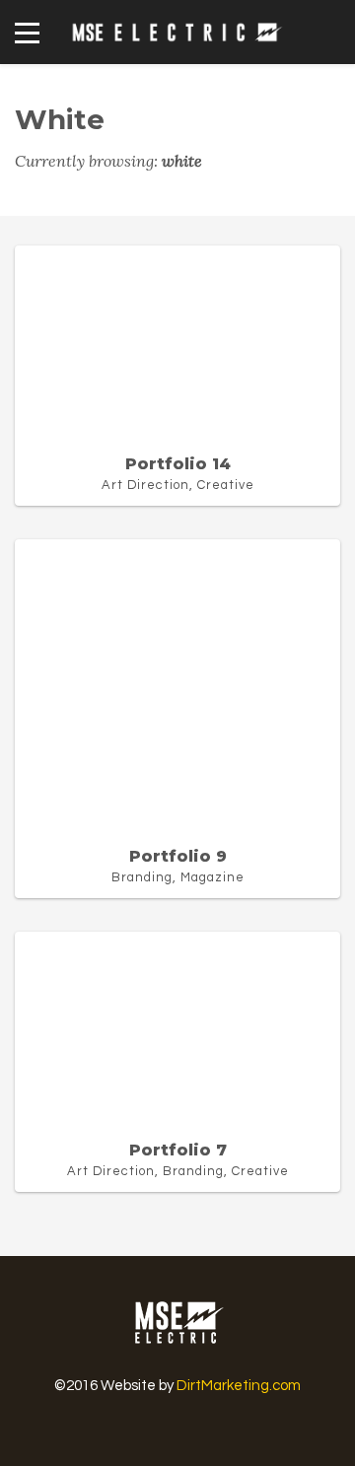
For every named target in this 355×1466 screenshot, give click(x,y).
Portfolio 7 (178, 1150)
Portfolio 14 (178, 463)
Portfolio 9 (178, 856)
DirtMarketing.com (239, 1385)
